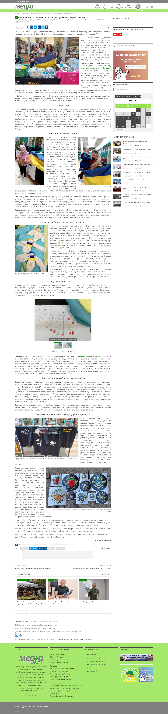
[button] (67, 345)
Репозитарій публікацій (98, 664)
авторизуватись (50, 625)
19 (123, 122)
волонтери (31, 544)
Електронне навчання (97, 661)
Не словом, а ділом (23, 580)
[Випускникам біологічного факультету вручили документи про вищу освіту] (117, 204)
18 (118, 122)
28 (133, 126)
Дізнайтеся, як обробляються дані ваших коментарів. (74, 639)
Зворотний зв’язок (46, 707)
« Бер (117, 129)
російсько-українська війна (40, 544)
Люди (110, 8)
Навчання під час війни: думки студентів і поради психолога (92, 568)
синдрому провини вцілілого (88, 356)
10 (148, 114)
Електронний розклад (97, 658)
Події (104, 8)
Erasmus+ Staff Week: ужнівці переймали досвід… (137, 180)
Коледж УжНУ (95, 671)
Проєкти (128, 8)
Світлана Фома (71, 544)
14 (133, 118)
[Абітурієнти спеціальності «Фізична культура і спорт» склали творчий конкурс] (117, 159)
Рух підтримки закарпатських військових (57, 544)
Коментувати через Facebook (48, 622)
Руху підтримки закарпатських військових (96, 66)
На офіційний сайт (30, 707)
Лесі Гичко (150, 711)
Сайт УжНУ (93, 654)
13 (128, 118)
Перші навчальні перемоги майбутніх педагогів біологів (32, 568)
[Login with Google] (20, 635)
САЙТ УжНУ (138, 10)
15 (138, 118)
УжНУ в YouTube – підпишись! (129, 29)
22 (138, 122)
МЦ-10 (97, 8)
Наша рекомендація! (125, 46)
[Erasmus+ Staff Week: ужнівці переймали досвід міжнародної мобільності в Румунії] (117, 181)
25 (118, 126)
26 (123, 126)
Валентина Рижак (23, 544)
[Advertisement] (69, 555)
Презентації (52, 580)
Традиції (119, 8)
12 (123, 118)
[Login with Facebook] (16, 635)
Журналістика (94, 668)
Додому (17, 707)
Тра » (121, 129)
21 (133, 122)
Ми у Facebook (122, 18)
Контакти (35, 1)
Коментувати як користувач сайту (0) (26, 622)
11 (118, 118)
